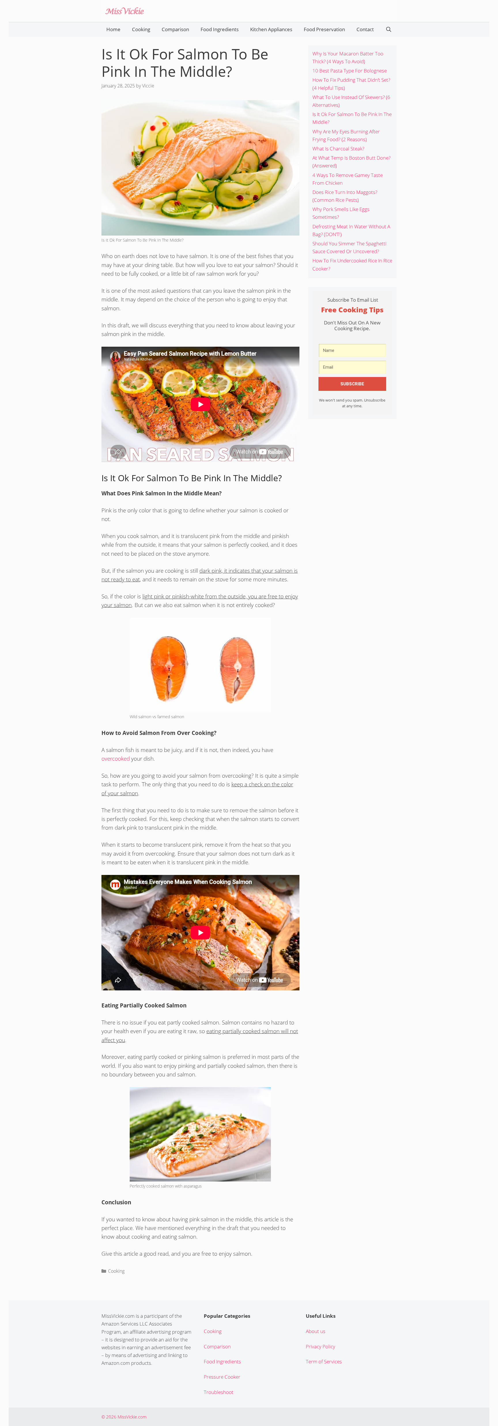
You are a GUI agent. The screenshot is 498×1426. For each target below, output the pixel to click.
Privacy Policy (320, 1346)
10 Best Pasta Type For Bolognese (349, 70)
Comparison (175, 29)
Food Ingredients (220, 29)
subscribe (352, 384)
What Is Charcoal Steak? (338, 148)
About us (315, 1331)
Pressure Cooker (222, 1376)
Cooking (141, 29)
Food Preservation (324, 29)
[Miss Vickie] (124, 10)
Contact (365, 29)
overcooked (115, 758)
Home (113, 29)
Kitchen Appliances (271, 29)
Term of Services (324, 1361)
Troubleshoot (218, 1392)
